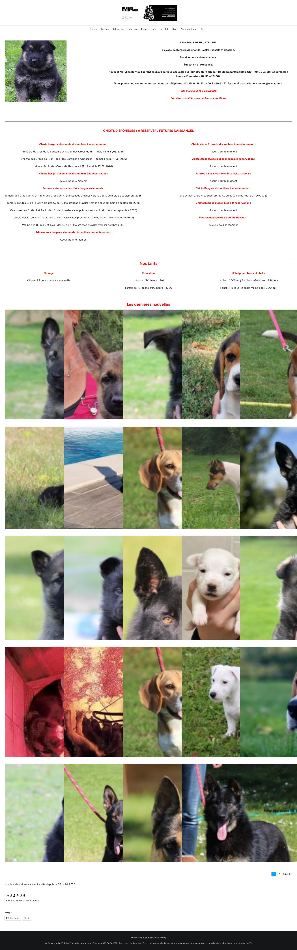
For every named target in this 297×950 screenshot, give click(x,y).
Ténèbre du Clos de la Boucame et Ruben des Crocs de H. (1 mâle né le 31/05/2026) (74, 151)
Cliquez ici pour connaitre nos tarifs (48, 280)
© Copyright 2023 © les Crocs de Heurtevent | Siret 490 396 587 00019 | (82, 943)
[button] (202, 29)
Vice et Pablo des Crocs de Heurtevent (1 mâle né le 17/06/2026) (73, 166)
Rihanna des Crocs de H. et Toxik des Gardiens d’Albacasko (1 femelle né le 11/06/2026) (73, 158)
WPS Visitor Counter (29, 900)
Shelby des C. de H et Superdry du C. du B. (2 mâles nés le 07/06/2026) (223, 195)
